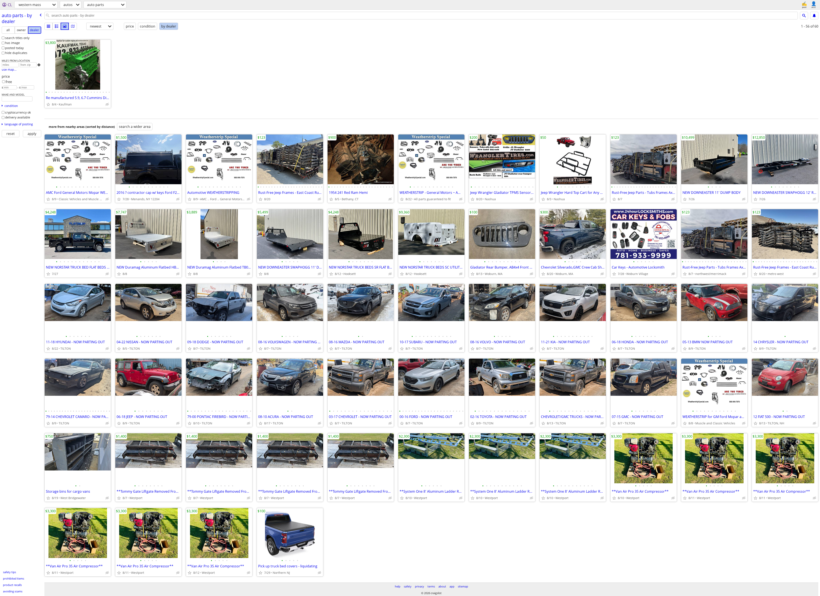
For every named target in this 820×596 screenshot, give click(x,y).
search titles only (17, 38)
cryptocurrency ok (18, 112)
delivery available (17, 117)
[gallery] (65, 26)
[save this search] (814, 15)
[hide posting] (107, 104)
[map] (73, 26)
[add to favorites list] (48, 104)
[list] (48, 26)
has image (12, 43)
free (9, 81)
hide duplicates (16, 53)
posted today (14, 48)
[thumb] (57, 26)
